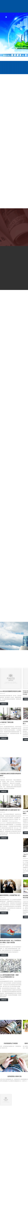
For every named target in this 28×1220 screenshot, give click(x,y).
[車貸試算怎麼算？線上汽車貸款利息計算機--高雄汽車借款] (11, 931)
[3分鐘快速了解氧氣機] (11, 713)
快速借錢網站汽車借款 (11, 1043)
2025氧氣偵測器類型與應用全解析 (10, 691)
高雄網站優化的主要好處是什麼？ (10, 810)
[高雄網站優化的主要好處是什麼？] (11, 801)
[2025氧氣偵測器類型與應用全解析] (11, 678)
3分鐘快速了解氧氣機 (6, 722)
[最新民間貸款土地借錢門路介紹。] (11, 886)
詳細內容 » (4, 703)
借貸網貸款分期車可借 (14, 1076)
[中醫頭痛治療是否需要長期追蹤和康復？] (11, 764)
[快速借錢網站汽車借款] (11, 1030)
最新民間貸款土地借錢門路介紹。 (10, 895)
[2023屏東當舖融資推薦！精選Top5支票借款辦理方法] (11, 965)
